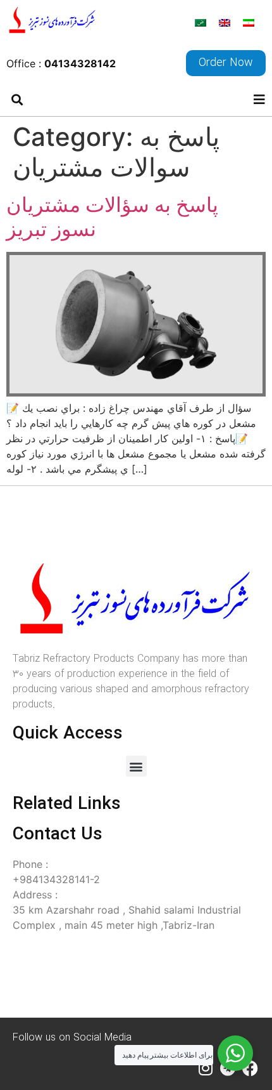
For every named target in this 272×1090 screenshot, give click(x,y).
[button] (16, 99)
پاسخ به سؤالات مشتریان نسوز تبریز (112, 216)
